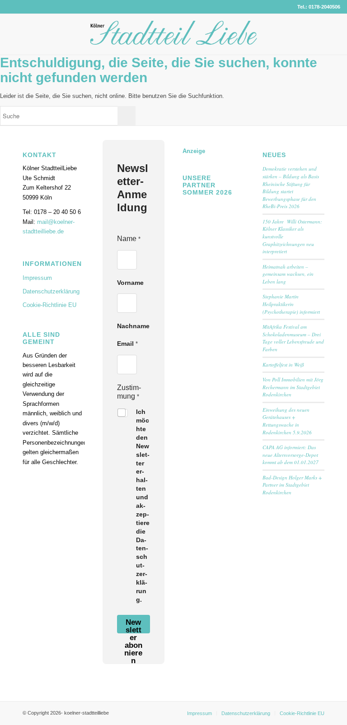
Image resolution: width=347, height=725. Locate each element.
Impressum (37, 277)
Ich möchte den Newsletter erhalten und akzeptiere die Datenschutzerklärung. (143, 505)
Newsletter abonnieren (133, 625)
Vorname (130, 282)
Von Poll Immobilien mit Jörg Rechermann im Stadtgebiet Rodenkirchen (293, 387)
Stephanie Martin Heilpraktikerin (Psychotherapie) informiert (291, 304)
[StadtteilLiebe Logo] (173, 41)
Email (127, 343)
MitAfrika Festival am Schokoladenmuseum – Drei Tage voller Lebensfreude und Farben (293, 338)
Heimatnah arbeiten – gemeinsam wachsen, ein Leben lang (288, 274)
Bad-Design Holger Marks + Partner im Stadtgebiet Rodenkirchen (292, 485)
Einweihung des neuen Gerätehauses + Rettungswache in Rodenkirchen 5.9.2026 (287, 421)
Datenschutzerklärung (51, 291)
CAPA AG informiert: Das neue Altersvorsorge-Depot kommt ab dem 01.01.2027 (291, 454)
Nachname (133, 326)
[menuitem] (199, 713)
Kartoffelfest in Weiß (283, 364)
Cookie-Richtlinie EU (49, 305)
